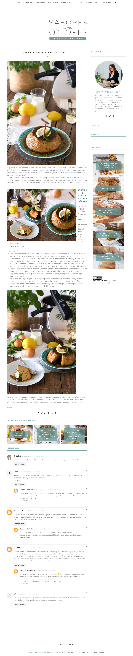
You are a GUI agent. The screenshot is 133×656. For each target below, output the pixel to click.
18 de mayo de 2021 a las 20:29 (29, 594)
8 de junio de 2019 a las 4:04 (42, 511)
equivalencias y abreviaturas (61, 3)
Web (16, 594)
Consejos (41, 3)
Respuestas (86, 455)
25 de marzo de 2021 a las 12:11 (46, 570)
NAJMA (17, 548)
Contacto (107, 3)
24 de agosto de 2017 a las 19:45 (47, 490)
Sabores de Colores (27, 490)
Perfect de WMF (22, 183)
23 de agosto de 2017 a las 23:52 (33, 456)
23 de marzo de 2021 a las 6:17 (31, 548)
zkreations (55, 652)
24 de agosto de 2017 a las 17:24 (29, 472)
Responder (19, 464)
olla (32, 271)
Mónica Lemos (43, 652)
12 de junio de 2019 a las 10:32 (46, 529)
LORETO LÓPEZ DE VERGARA (109, 92)
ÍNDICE (79, 3)
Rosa (16, 472)
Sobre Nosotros (92, 3)
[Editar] (109, 283)
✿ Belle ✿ (17, 456)
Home (19, 3)
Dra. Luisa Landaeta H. (23, 511)
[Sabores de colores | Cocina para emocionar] (66, 29)
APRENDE (28, 3)
